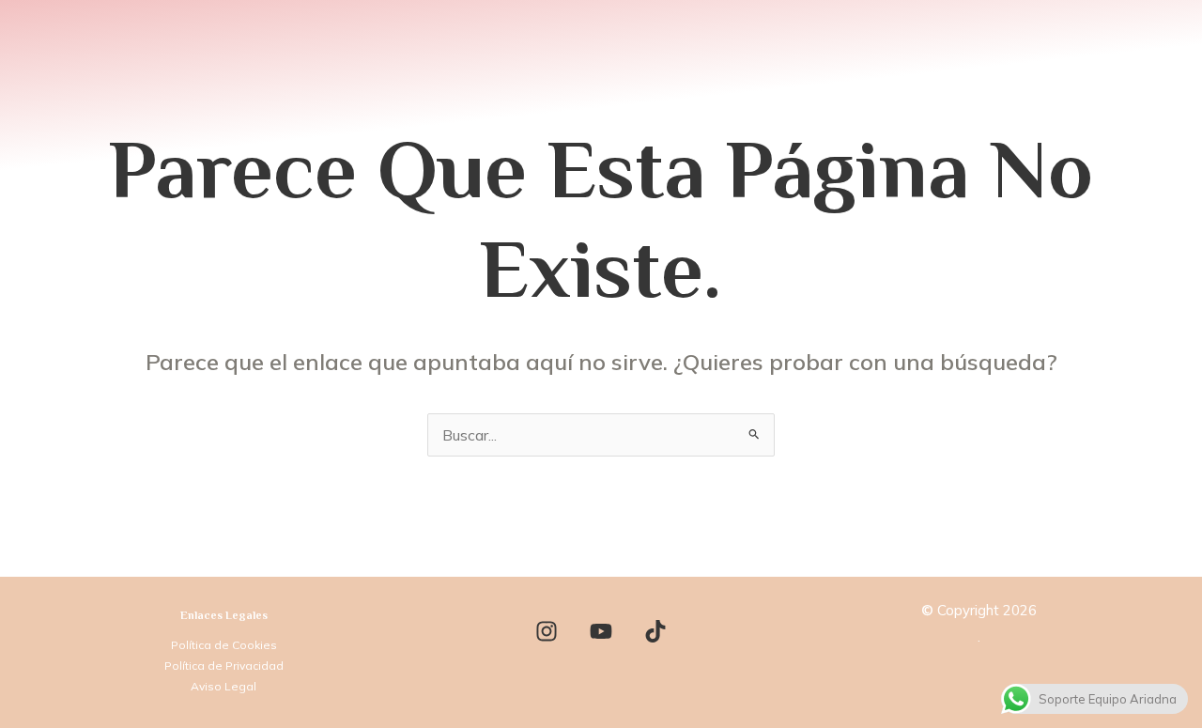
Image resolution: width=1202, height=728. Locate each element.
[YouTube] (601, 631)
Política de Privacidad (224, 665)
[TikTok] (655, 631)
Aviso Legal (223, 686)
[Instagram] (546, 631)
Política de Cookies (224, 645)
